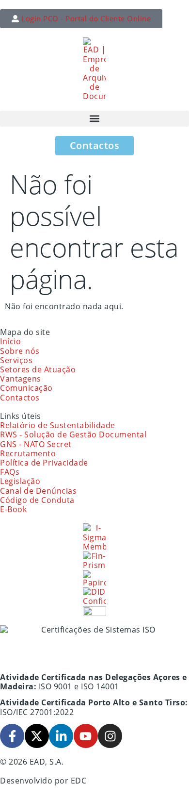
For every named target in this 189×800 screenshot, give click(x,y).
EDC (79, 780)
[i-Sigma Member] (94, 537)
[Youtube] (86, 736)
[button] (94, 119)
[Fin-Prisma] (94, 560)
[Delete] (94, 611)
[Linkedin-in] (61, 736)
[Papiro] (94, 578)
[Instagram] (110, 736)
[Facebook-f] (12, 736)
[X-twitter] (37, 736)
